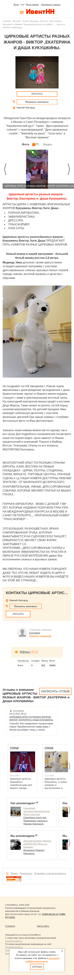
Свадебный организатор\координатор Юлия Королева (36, 811)
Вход (16, 4)
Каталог (16, 21)
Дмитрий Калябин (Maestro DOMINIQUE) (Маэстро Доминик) (37, 844)
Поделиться (26, 873)
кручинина (18, 711)
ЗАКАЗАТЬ (37, 94)
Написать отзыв (55, 691)
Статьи (14, 748)
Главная (7, 21)
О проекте (10, 926)
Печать (14, 873)
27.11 (34, 652)
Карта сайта (43, 926)
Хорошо (37, 967)
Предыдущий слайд (5, 169)
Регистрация (32, 4)
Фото (25, 144)
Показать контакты (37, 101)
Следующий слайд (68, 169)
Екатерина (34, 633)
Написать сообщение (40, 636)
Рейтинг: (25, 652)
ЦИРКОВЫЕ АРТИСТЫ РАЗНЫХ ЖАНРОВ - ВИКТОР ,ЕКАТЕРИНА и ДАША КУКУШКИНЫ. (31, 718)
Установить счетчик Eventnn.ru (50, 873)
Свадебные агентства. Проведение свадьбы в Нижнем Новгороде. (35, 820)
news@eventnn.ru (13, 941)
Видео (47, 144)
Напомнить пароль (51, 4)
